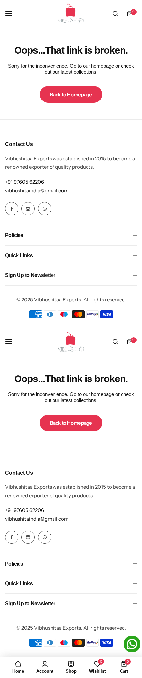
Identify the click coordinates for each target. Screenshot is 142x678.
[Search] (115, 13)
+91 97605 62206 (24, 182)
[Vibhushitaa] (71, 13)
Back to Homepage (71, 94)
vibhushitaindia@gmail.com (37, 190)
